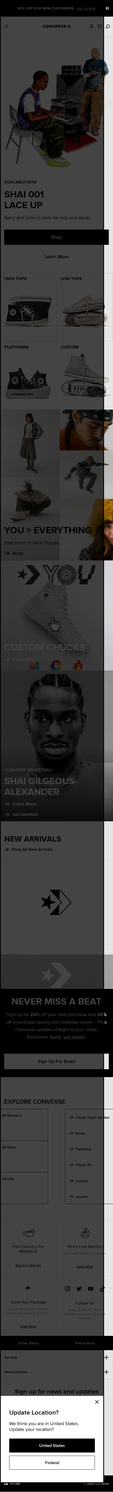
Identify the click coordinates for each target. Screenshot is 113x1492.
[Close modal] (98, 1401)
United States (52, 1446)
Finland (52, 1463)
